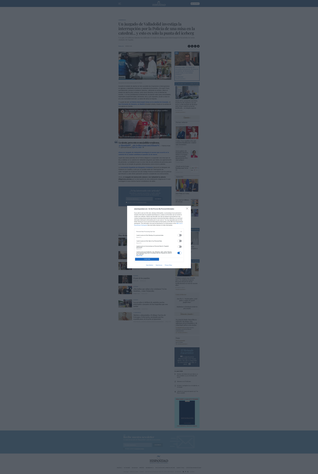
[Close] (187, 209)
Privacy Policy (168, 265)
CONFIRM (147, 259)
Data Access (159, 265)
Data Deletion (149, 265)
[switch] (179, 235)
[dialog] (159, 237)
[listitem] (159, 231)
